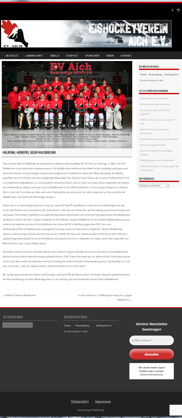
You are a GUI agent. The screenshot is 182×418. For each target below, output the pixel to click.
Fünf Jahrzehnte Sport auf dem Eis (155, 104)
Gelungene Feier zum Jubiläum (154, 98)
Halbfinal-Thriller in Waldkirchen (19, 295)
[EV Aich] (86, 46)
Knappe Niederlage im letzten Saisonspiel (159, 139)
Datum (143, 74)
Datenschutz (80, 401)
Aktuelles (12, 55)
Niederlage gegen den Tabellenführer (157, 160)
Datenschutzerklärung (151, 374)
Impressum (103, 401)
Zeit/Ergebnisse (172, 74)
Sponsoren (92, 55)
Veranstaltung (155, 74)
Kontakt (126, 55)
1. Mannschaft (34, 55)
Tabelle (54, 55)
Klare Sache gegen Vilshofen (153, 145)
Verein (110, 55)
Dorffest (72, 55)
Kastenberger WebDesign (91, 409)
